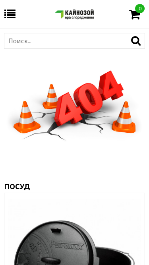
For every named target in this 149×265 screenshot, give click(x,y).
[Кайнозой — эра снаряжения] (75, 14)
